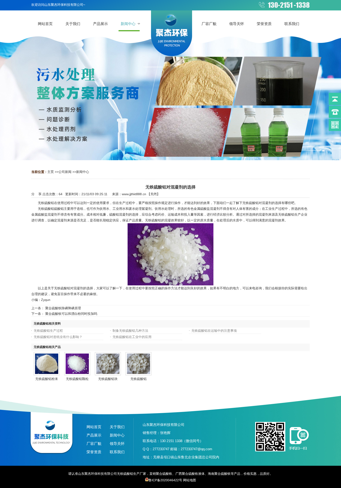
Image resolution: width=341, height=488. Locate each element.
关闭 (153, 194)
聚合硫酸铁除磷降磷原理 (63, 308)
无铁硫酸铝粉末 (46, 379)
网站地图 (189, 480)
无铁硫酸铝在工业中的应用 (132, 337)
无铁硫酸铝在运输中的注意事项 (214, 330)
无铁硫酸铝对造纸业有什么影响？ (58, 337)
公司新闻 (64, 172)
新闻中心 (82, 172)
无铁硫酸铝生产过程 (48, 330)
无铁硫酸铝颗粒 (77, 379)
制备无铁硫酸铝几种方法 (130, 330)
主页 (50, 172)
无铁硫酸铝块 (108, 379)
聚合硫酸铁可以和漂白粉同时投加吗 (71, 314)
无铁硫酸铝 (138, 379)
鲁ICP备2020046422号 (165, 480)
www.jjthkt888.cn (134, 194)
